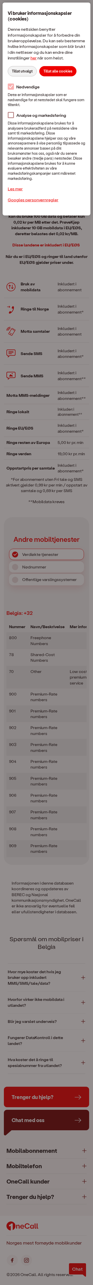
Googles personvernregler (33, 199)
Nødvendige (28, 86)
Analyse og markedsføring (41, 115)
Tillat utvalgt (22, 71)
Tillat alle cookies (57, 71)
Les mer (15, 188)
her (33, 57)
